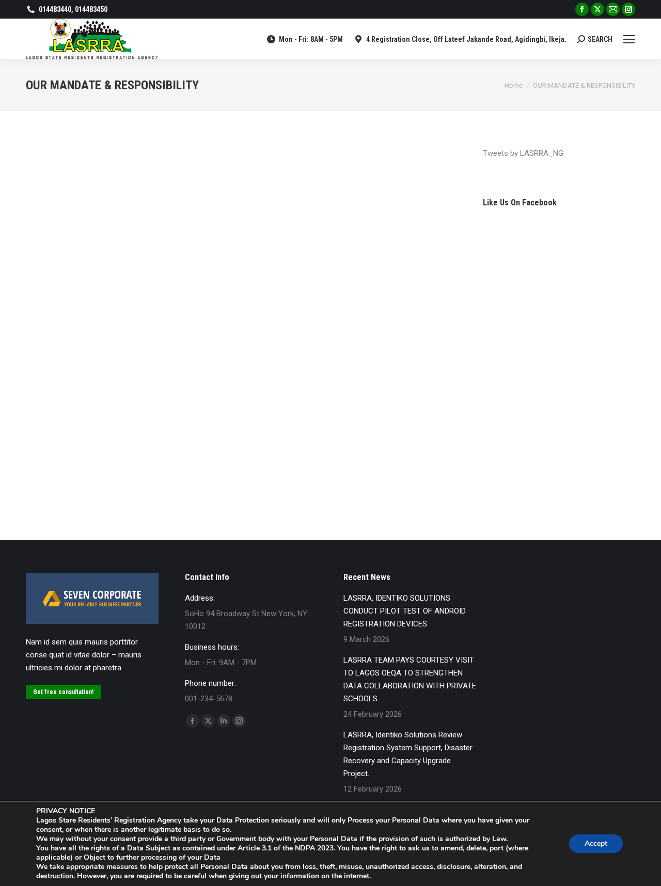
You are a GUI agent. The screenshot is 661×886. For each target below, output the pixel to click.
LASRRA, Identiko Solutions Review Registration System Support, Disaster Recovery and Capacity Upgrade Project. (408, 754)
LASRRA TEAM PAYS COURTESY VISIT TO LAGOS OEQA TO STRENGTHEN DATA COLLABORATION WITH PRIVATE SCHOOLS (409, 679)
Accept (596, 843)
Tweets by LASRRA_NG (523, 153)
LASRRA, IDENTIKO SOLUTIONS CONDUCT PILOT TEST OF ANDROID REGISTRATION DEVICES (404, 611)
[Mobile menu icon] (629, 39)
